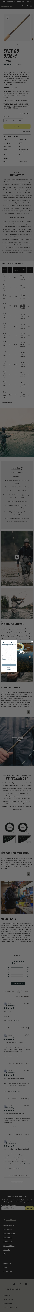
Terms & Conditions (9, 669)
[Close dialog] (32, 641)
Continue (9, 664)
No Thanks (8, 667)
